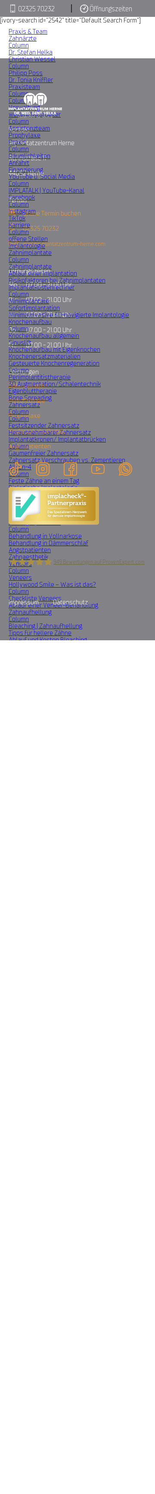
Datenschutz (70, 602)
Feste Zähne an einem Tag (44, 481)
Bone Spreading (30, 398)
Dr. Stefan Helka (31, 52)
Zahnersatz (24, 405)
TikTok (17, 218)
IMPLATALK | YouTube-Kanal (46, 190)
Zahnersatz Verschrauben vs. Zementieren (67, 460)
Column (19, 45)
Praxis (17, 142)
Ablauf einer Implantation (43, 273)
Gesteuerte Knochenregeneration (54, 363)
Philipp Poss (26, 73)
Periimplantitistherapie (40, 377)
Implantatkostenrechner (41, 287)
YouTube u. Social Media (42, 176)
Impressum (24, 602)
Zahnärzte (23, 38)
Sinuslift (20, 342)
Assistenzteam (29, 128)
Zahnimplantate (30, 252)
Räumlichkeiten (29, 156)
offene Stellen (28, 239)
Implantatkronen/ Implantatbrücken (57, 439)
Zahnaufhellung (30, 612)
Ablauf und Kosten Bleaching (48, 640)
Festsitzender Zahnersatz (44, 425)
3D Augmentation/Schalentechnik (55, 384)
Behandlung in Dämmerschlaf (48, 543)
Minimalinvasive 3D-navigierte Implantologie (69, 315)
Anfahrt (19, 163)
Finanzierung (26, 169)
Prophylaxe (24, 135)
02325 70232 (36, 8)
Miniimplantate (29, 301)
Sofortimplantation (34, 308)
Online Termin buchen (52, 213)
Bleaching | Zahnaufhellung (45, 626)
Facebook (22, 197)
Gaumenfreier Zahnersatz (43, 453)
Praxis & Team (28, 31)
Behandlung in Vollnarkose (45, 536)
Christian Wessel (32, 59)
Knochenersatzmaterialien (45, 356)
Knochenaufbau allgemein (44, 335)
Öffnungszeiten (110, 8)
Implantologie (27, 246)
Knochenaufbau (30, 322)
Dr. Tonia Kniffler (31, 80)
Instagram (22, 211)
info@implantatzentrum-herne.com (64, 244)
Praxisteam (24, 87)
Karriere (19, 225)
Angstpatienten (30, 550)
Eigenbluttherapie (33, 391)
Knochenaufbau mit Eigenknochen (54, 349)
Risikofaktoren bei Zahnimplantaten (57, 280)
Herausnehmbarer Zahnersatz (50, 432)
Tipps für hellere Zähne (40, 633)
